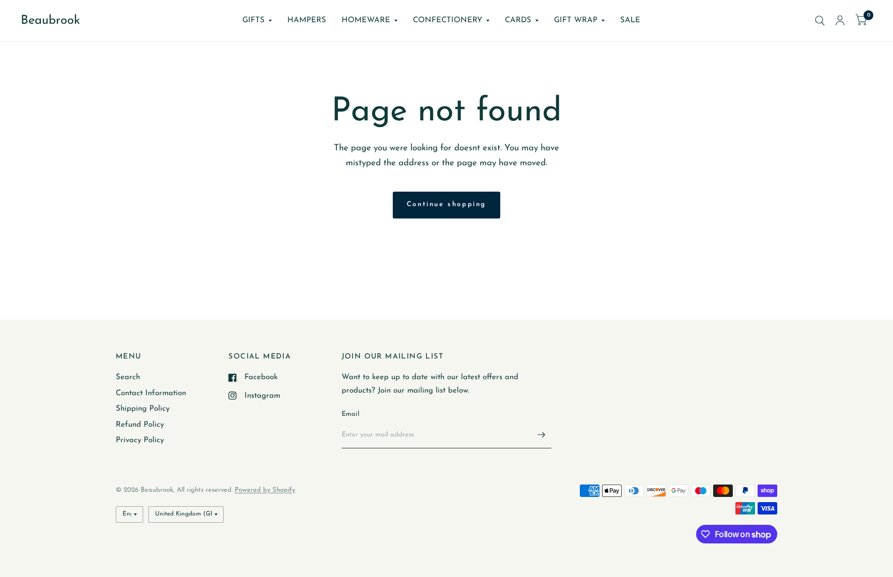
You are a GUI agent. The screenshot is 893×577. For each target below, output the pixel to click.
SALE (630, 20)
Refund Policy (140, 425)
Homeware (366, 20)
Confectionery (447, 20)
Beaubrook (50, 20)
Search (128, 377)
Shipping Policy (143, 409)
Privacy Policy (140, 440)
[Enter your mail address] (541, 435)
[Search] (820, 20)
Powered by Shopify (265, 490)
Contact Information (151, 393)
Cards (518, 20)
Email (350, 414)
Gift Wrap (575, 20)
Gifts (253, 20)
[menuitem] (257, 21)
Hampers (306, 20)
